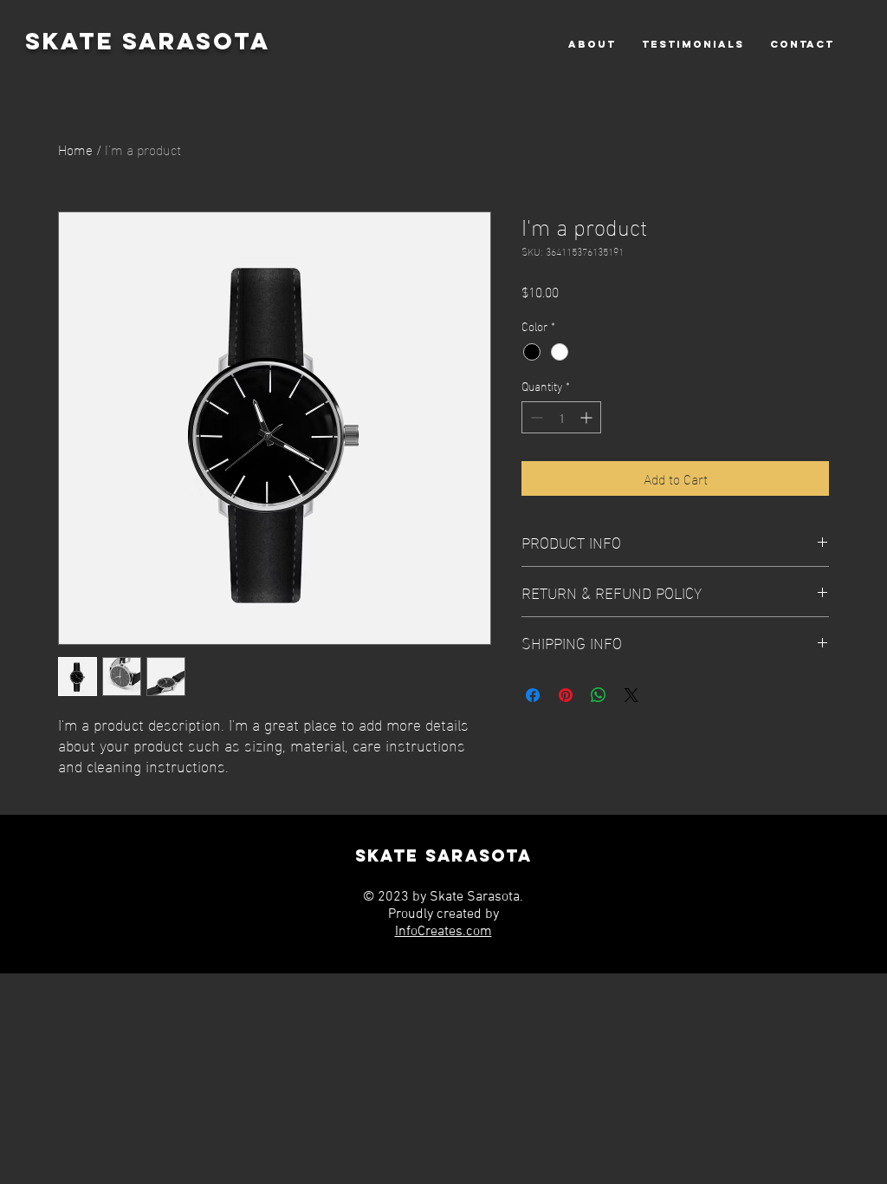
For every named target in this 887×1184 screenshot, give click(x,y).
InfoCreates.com (443, 931)
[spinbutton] (561, 417)
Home (75, 148)
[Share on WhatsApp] (598, 695)
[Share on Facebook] (532, 695)
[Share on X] (631, 695)
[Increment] (588, 417)
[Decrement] (535, 417)
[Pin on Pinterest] (565, 695)
